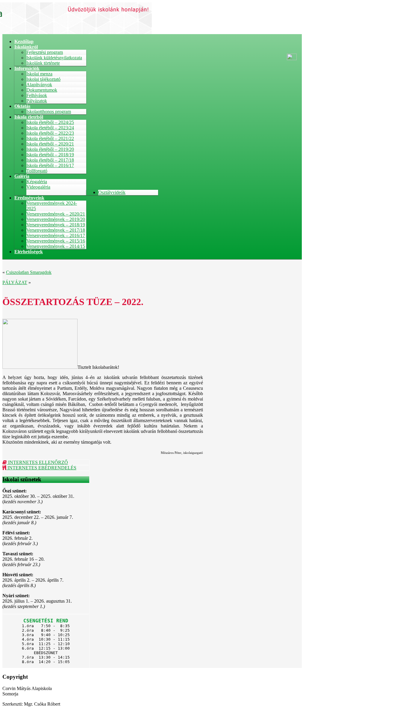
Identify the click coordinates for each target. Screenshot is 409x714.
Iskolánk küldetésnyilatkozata (54, 57)
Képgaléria (36, 181)
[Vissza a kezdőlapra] (77, 32)
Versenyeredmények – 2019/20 (55, 219)
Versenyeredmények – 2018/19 (55, 224)
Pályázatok (36, 100)
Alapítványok (39, 84)
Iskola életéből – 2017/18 (50, 160)
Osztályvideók (111, 192)
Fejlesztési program (44, 52)
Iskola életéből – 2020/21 (50, 143)
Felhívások (36, 95)
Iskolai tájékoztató (43, 79)
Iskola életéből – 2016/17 (50, 165)
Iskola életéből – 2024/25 (50, 122)
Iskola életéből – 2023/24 (50, 127)
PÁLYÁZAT (14, 282)
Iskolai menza (39, 73)
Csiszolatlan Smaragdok (28, 272)
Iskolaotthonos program (48, 111)
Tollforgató (36, 170)
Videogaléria (38, 187)
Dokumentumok (41, 90)
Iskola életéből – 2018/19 (50, 154)
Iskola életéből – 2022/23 (50, 133)
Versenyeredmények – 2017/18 (55, 230)
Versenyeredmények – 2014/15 (55, 246)
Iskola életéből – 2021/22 (50, 138)
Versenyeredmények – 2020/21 (55, 213)
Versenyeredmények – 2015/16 (55, 240)
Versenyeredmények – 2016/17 (55, 235)
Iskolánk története (43, 63)
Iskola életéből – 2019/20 (50, 149)
